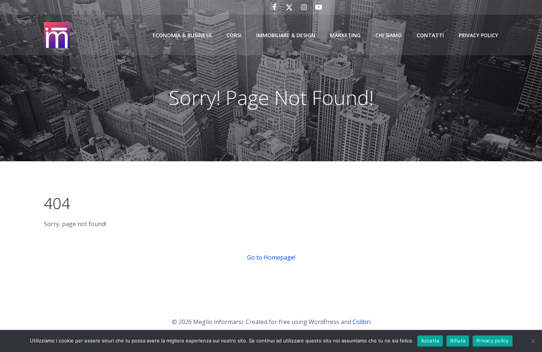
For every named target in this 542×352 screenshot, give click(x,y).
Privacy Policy (478, 35)
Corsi (234, 35)
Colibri (361, 322)
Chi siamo (388, 35)
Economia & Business (182, 35)
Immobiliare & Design (285, 35)
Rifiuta (457, 341)
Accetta (430, 341)
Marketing (345, 35)
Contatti (430, 35)
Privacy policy (492, 341)
